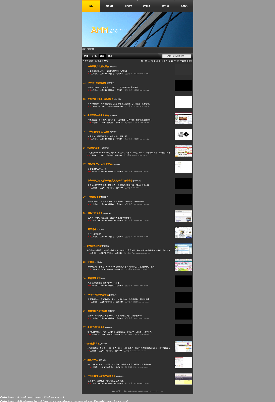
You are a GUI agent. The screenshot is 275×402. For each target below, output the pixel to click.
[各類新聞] (100, 229)
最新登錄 (109, 6)
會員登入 (184, 6)
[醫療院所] (112, 295)
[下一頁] (176, 61)
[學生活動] (111, 311)
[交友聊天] (110, 83)
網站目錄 (146, 6)
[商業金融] (105, 148)
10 (172, 61)
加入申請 (165, 6)
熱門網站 (128, 6)
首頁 (91, 6)
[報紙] (103, 278)
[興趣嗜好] (116, 164)
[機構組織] (113, 66)
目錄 (84, 49)
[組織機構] (117, 99)
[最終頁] (189, 61)
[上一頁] (150, 61)
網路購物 (90, 49)
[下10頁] (183, 61)
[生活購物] (98, 262)
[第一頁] (144, 61)
